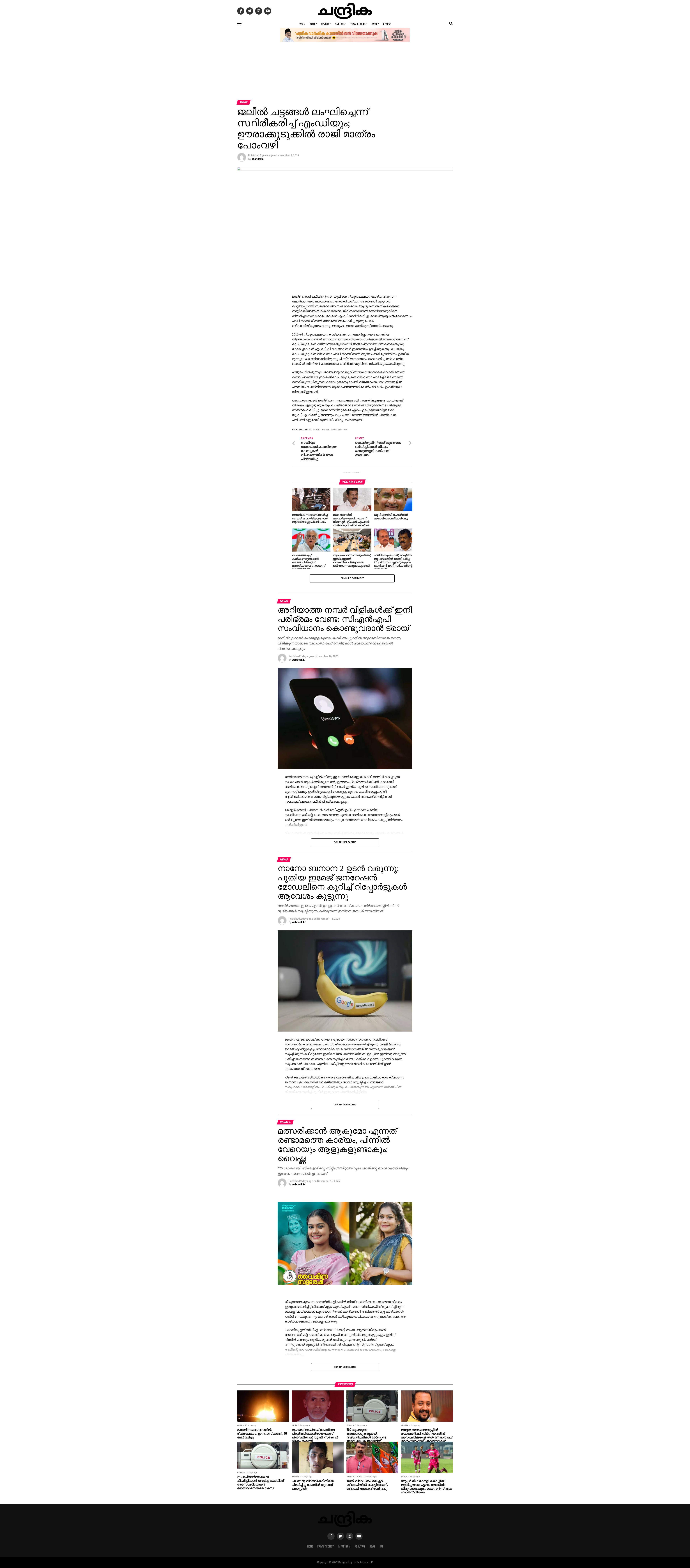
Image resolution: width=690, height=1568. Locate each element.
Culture (339, 23)
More (374, 23)
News (312, 23)
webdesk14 (298, 1184)
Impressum (344, 1546)
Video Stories (357, 23)
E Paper (387, 23)
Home (302, 23)
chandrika (258, 158)
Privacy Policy (325, 1546)
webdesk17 (298, 659)
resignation (340, 430)
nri (381, 1546)
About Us (360, 1546)
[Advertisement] (345, 73)
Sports (325, 23)
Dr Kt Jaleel (322, 430)
